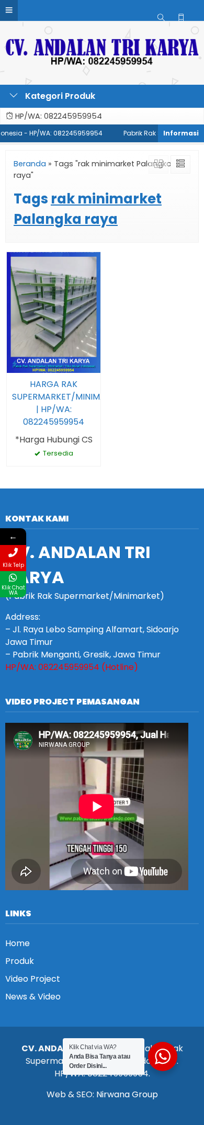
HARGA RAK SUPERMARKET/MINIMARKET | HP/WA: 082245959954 (53, 403)
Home (17, 943)
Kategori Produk (59, 96)
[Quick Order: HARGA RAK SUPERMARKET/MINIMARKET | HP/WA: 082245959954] (14, 363)
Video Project (32, 979)
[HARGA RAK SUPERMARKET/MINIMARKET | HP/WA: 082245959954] (53, 312)
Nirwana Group (127, 1094)
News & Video (33, 997)
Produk (19, 961)
